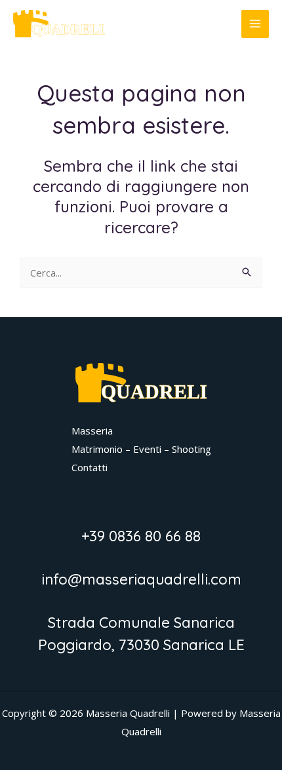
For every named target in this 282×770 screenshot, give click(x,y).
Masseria (92, 430)
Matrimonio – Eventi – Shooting (141, 448)
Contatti (89, 467)
